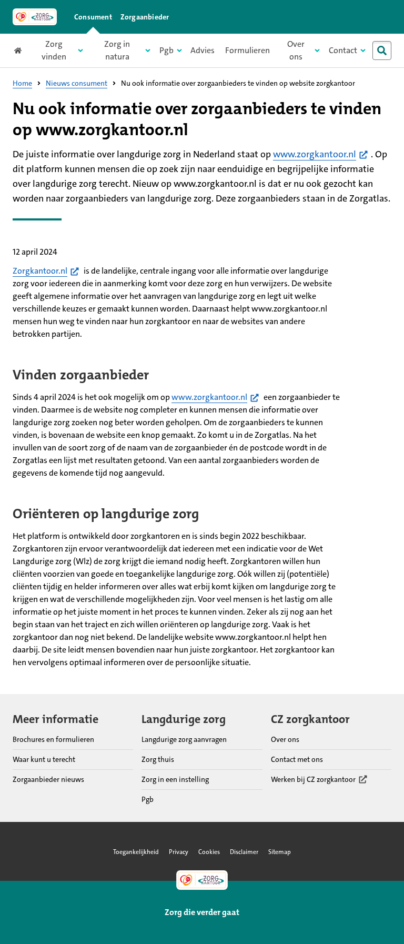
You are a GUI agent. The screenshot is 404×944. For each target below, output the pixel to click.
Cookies (209, 852)
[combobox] (384, 50)
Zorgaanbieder (144, 17)
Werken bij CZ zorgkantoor (313, 780)
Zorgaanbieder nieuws (48, 779)
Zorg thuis (158, 759)
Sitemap (279, 852)
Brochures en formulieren (53, 739)
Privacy (178, 852)
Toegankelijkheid (136, 852)
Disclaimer (244, 852)
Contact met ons (297, 759)
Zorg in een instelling (175, 779)
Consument (93, 17)
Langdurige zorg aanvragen (184, 739)
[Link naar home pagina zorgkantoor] (35, 16)
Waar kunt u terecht (44, 759)
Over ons (285, 739)
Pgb (148, 799)
